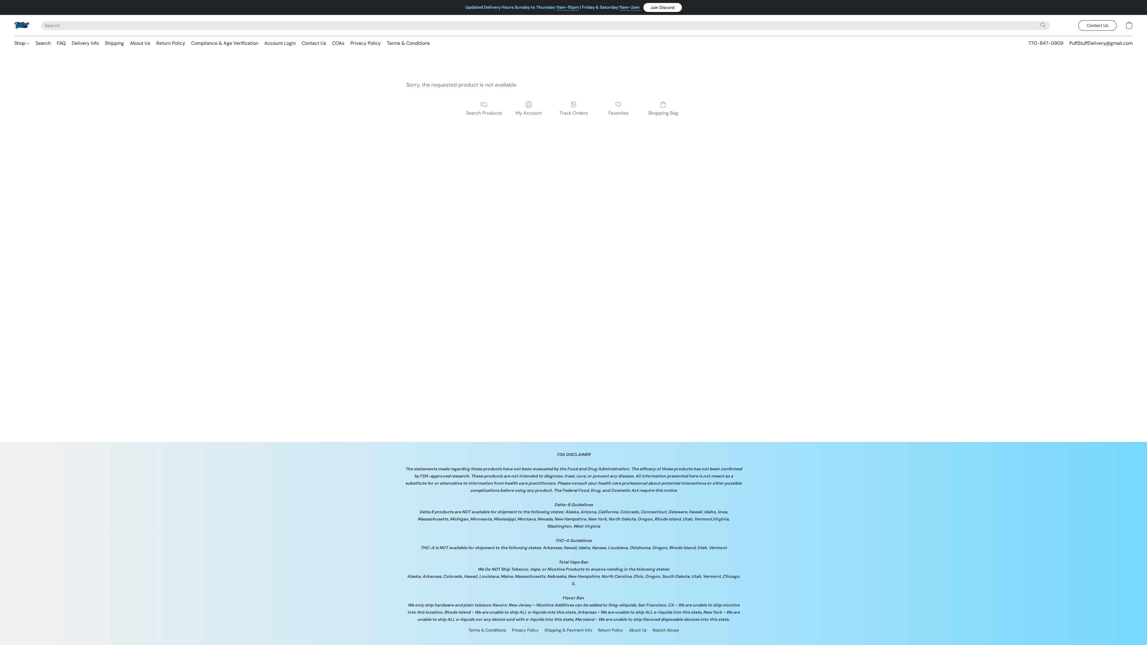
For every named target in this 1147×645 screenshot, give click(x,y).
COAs (338, 43)
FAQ (61, 43)
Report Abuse (666, 630)
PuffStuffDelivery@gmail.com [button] (1101, 43)
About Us (140, 43)
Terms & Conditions (408, 43)
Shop (20, 43)
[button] (662, 7)
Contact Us (314, 43)
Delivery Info (85, 43)
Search (43, 43)
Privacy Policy (365, 43)
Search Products (484, 113)
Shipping (114, 43)
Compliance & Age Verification (224, 43)
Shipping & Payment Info (568, 630)
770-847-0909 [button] (1045, 43)
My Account (529, 113)
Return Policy (170, 43)
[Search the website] (1043, 25)
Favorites (618, 113)
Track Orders (573, 113)
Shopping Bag (663, 113)
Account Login (280, 43)
